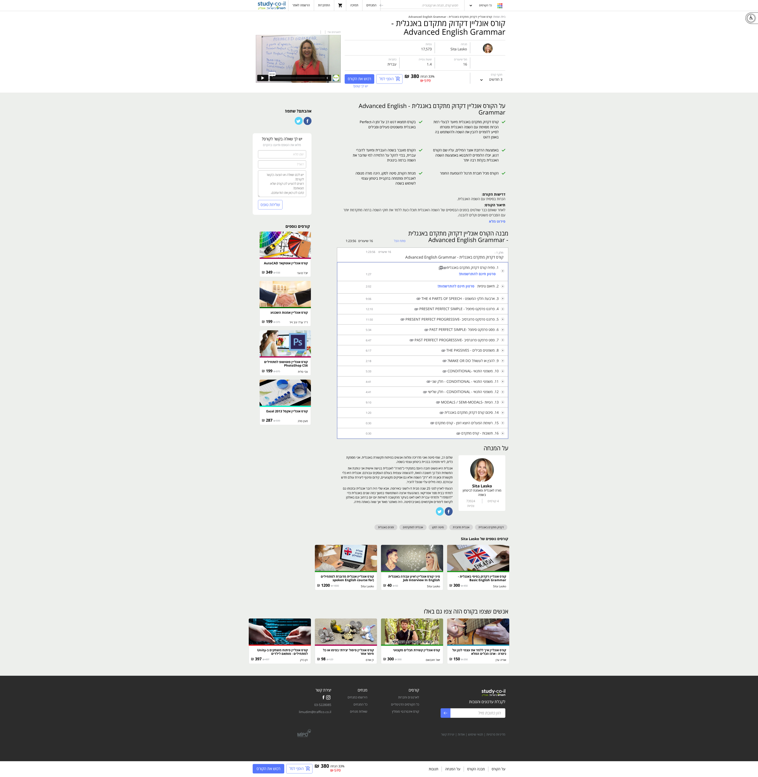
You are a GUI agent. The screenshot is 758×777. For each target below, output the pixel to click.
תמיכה (354, 5)
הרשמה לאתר (301, 5)
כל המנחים (360, 704)
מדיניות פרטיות (495, 734)
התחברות (324, 5)
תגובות (433, 769)
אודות (461, 734)
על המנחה (452, 769)
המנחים (371, 5)
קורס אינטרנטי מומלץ (405, 711)
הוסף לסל (386, 78)
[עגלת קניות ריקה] (340, 5)
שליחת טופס (270, 204)
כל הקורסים (485, 5)
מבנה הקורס (476, 769)
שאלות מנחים (358, 711)
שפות (497, 17)
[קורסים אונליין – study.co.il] (271, 6)
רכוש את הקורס (359, 78)
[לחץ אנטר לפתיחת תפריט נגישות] (751, 18)
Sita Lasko (458, 49)
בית (503, 17)
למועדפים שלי (334, 32)
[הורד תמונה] (441, 267)
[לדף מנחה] (488, 47)
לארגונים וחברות (408, 697)
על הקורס (498, 769)
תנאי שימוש (475, 734)
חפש (381, 6)
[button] (422, 255)
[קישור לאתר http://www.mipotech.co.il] (302, 733)
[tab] (422, 255)
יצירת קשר (447, 734)
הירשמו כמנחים (357, 697)
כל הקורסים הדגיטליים (405, 704)
